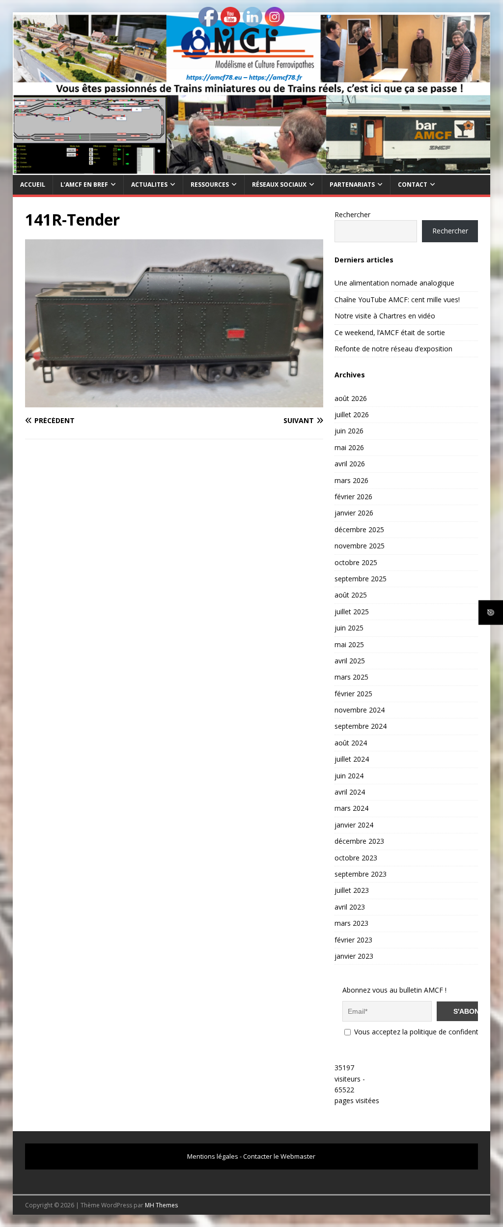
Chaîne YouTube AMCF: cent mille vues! (397, 299)
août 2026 (351, 398)
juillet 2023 (352, 890)
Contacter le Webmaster (279, 1156)
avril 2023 (350, 907)
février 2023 (353, 939)
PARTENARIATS (352, 184)
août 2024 (351, 742)
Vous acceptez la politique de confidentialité (422, 1031)
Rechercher (352, 214)
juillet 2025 (352, 611)
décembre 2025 (359, 529)
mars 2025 (351, 677)
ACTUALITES (149, 184)
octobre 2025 (356, 562)
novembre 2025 (360, 545)
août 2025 (351, 594)
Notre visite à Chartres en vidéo (385, 315)
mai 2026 (349, 447)
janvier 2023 (354, 956)
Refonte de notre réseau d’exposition (393, 348)
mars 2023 (351, 923)
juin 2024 (349, 775)
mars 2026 (351, 480)
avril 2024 (350, 792)
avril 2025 (350, 660)
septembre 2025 (361, 578)
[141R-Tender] (174, 401)
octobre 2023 (356, 857)
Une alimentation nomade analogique (394, 282)
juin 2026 (349, 430)
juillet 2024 (352, 759)
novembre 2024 (360, 709)
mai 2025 (349, 644)
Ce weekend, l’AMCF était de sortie (390, 332)
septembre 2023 (361, 874)
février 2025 (353, 693)
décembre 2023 (359, 841)
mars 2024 (351, 808)
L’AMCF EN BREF (84, 184)
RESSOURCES (210, 184)
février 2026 (353, 496)
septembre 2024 (361, 726)
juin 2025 (349, 627)
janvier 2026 (354, 512)
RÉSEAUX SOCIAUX (279, 184)
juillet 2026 (352, 414)
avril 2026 (350, 463)
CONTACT (412, 184)
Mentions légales (212, 1156)
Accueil (32, 184)
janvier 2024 (354, 824)
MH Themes (161, 1205)
